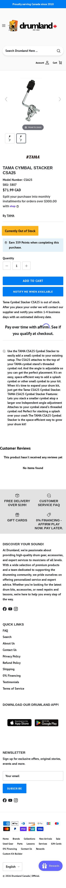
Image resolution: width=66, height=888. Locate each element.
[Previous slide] (6, 99)
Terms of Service (13, 688)
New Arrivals (45, 838)
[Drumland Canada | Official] (32, 25)
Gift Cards (56, 843)
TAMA (10, 216)
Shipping (9, 669)
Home (6, 838)
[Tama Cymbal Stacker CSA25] (10, 138)
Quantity (8, 258)
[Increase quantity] (26, 266)
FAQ (5, 631)
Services (43, 843)
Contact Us (10, 650)
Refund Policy (12, 663)
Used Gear (8, 843)
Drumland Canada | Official (25, 875)
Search (7, 637)
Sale (58, 838)
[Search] (58, 50)
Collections (29, 838)
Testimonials (11, 682)
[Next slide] (60, 99)
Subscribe (14, 788)
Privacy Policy (11, 656)
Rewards (40, 848)
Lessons (31, 843)
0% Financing (12, 676)
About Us (9, 643)
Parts (20, 843)
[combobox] (28, 50)
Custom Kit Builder (12, 853)
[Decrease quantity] (7, 266)
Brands (16, 838)
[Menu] (3, 25)
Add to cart (33, 281)
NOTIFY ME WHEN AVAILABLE (33, 291)
